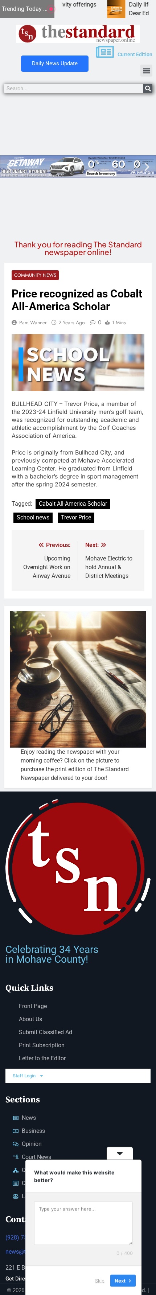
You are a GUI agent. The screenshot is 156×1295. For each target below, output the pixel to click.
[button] (146, 71)
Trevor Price (76, 517)
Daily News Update (55, 63)
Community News (35, 275)
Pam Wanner (33, 322)
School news (33, 517)
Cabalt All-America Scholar (73, 503)
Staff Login (24, 1075)
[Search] (147, 88)
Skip (99, 1280)
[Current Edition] (105, 52)
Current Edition (135, 54)
